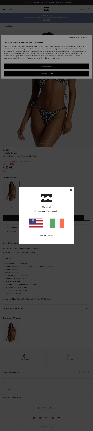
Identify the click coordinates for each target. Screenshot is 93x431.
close (71, 190)
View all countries (46, 235)
